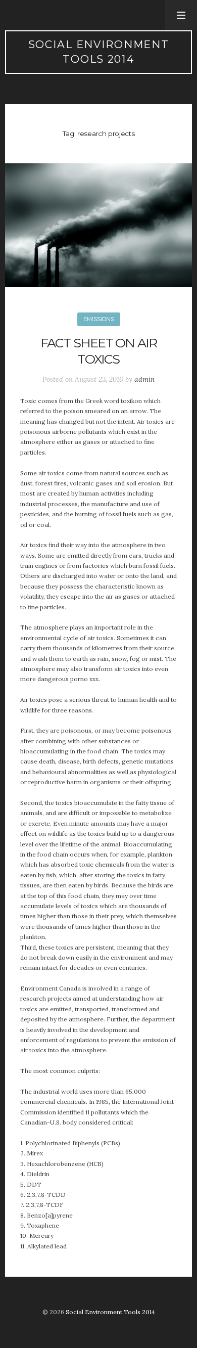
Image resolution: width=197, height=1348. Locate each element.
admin (144, 379)
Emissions (98, 319)
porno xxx (84, 679)
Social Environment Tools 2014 (98, 51)
